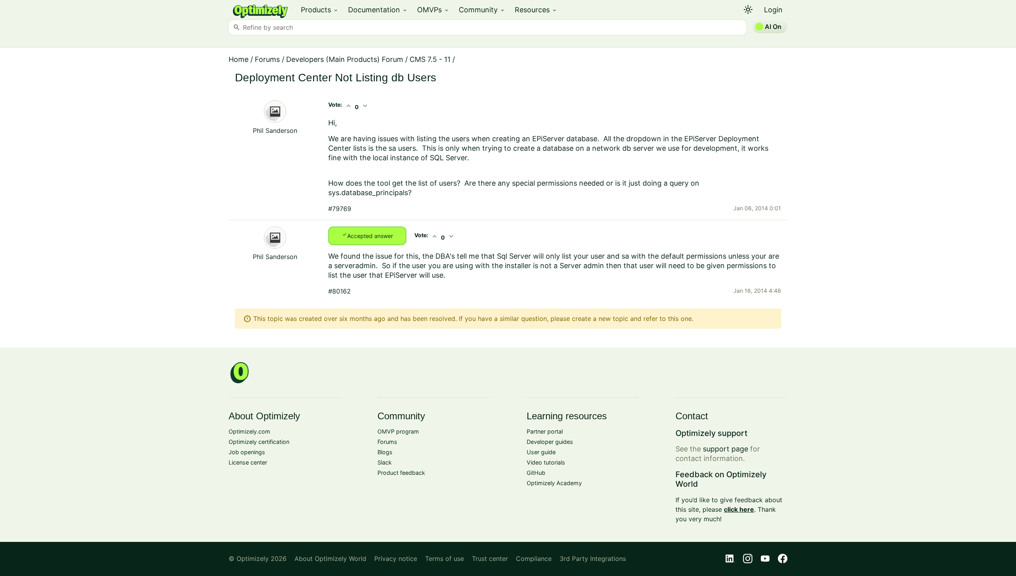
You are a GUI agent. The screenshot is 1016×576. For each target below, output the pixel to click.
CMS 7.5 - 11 (430, 59)
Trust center (490, 559)
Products (320, 10)
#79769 (339, 209)
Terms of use (444, 559)
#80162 (339, 291)
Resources (536, 10)
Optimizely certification (259, 441)
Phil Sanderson (275, 130)
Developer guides (550, 441)
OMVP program (398, 431)
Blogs (385, 452)
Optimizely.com (249, 431)
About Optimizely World (330, 559)
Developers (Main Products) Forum (344, 59)
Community (482, 10)
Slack (384, 462)
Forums (267, 59)
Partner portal (545, 431)
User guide (541, 452)
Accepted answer (367, 235)
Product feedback (401, 472)
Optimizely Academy (554, 483)
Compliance (534, 559)
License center (248, 462)
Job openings (247, 452)
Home (238, 59)
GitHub (536, 472)
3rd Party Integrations (593, 559)
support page (725, 449)
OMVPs (433, 10)
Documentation (378, 10)
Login (773, 10)
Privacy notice (395, 559)
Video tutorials (546, 462)
